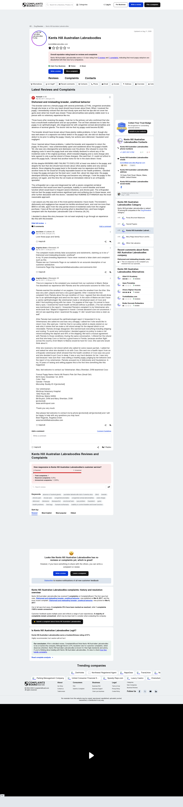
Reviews (53, 78)
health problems (38, 504)
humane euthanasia (62, 504)
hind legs (49, 504)
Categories (83, 5)
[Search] (59, 5)
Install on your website (137, 131)
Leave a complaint (79, 573)
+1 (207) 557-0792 (127, 152)
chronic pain (37, 498)
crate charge (101, 498)
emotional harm (68, 501)
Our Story (60, 686)
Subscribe (48, 581)
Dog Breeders (146, 210)
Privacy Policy (116, 688)
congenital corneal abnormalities (83, 498)
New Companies (132, 685)
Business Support (97, 688)
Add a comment (105, 226)
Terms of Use (116, 686)
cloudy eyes (48, 498)
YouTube (150, 691)
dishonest (36, 501)
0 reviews (101, 58)
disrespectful (56, 501)
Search (47, 4)
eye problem (81, 501)
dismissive (45, 501)
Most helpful (47, 513)
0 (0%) (45, 478)
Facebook (139, 691)
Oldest (73, 513)
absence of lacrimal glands (52, 494)
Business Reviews (132, 687)
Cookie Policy (116, 691)
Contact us (60, 688)
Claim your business (98, 691)
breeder (104, 494)
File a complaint (72, 71)
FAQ (74, 686)
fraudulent (91, 501)
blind (97, 494)
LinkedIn (156, 691)
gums (99, 501)
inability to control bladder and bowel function (87, 504)
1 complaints (113, 58)
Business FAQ (96, 686)
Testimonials (61, 691)
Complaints (72, 78)
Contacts (90, 78)
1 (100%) (47, 480)
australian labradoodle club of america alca (78, 494)
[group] (36, 84)
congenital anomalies (62, 498)
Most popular (61, 513)
